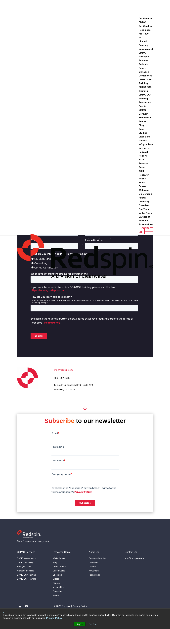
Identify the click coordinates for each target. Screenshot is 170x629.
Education (57, 591)
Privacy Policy (80, 606)
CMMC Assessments (26, 558)
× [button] (3, 612)
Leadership (94, 562)
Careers (92, 566)
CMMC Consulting (25, 562)
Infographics (58, 587)
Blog (55, 562)
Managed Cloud (24, 566)
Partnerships (94, 575)
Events (56, 595)
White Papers (59, 558)
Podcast (56, 583)
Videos (56, 579)
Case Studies (59, 571)
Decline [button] (93, 624)
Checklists (57, 575)
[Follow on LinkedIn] (19, 606)
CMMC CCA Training (26, 575)
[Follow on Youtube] (26, 606)
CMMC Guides (59, 566)
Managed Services (25, 571)
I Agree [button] (79, 624)
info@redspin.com (63, 369)
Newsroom (94, 571)
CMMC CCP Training (26, 579)
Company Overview (98, 558)
